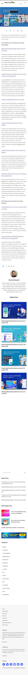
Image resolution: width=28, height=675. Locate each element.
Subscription (5, 620)
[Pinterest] (14, 30)
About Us (4, 615)
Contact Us (4, 618)
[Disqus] (14, 413)
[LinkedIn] (17, 30)
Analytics (4, 547)
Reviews (4, 575)
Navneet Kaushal (9, 22)
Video (4, 591)
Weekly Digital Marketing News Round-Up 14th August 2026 (13, 500)
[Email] (21, 30)
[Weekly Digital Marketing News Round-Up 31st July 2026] (14, 381)
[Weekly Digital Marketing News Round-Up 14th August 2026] (14, 333)
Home (3, 608)
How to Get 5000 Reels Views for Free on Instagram (18, 512)
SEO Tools (4, 613)
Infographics (5, 562)
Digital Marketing (6, 556)
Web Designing (6, 594)
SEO (3, 581)
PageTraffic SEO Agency (20, 667)
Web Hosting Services (6, 622)
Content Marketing (6, 553)
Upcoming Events (6, 588)
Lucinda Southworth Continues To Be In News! (12, 527)
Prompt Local (5, 624)
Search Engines (6, 578)
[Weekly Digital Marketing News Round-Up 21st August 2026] (14, 310)
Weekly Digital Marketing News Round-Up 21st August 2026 (13, 486)
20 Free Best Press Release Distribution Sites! (18, 521)
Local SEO (5, 569)
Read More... (4, 641)
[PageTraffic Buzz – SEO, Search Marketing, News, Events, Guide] (9, 2)
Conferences (5, 550)
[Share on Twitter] (10, 30)
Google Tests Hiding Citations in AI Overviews (12, 99)
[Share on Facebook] (6, 30)
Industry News (14, 11)
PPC (3, 572)
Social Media (5, 585)
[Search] (24, 2)
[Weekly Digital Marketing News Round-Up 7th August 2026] (14, 357)
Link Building (5, 566)
